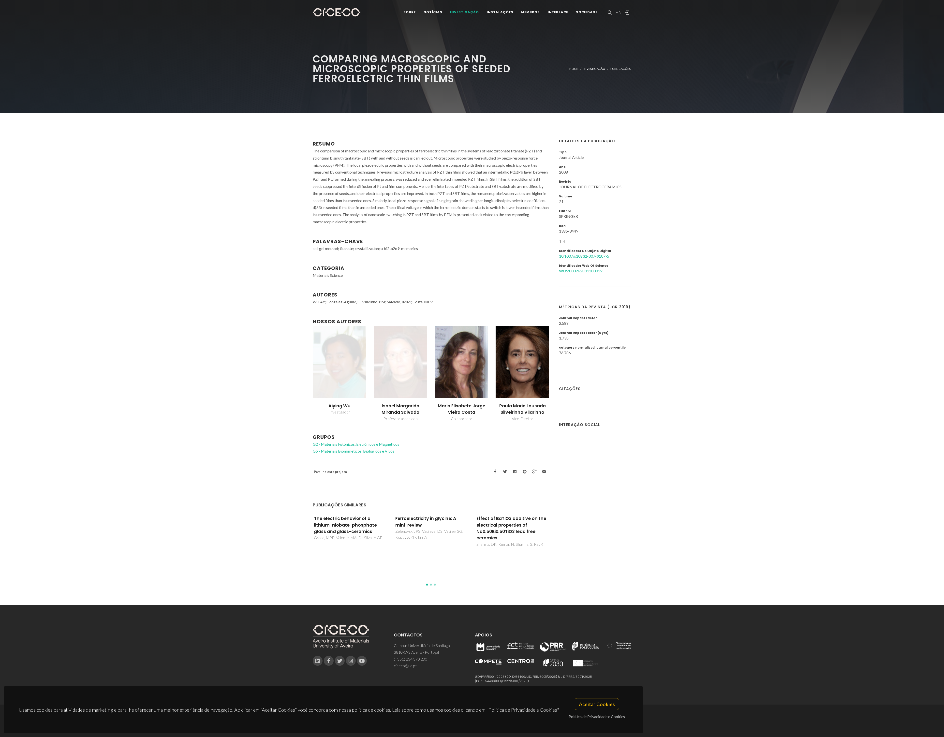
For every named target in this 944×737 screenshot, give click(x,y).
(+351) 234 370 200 (410, 659)
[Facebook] (329, 661)
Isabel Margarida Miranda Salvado (400, 409)
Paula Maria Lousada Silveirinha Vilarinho (522, 409)
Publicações (620, 69)
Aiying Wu (339, 406)
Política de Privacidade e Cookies (597, 716)
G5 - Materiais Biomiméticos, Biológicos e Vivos (353, 451)
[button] (427, 585)
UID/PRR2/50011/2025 (576, 677)
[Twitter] (340, 661)
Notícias (433, 12)
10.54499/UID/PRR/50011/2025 (534, 677)
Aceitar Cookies (597, 704)
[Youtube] (362, 661)
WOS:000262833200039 (580, 270)
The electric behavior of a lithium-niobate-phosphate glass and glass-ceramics (345, 525)
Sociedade (586, 12)
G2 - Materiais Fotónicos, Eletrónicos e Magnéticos (356, 444)
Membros (530, 12)
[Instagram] (351, 661)
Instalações (500, 12)
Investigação (464, 12)
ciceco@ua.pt (405, 665)
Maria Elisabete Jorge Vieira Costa (461, 409)
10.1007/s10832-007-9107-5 (584, 256)
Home (573, 69)
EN (618, 12)
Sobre (409, 12)
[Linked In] (318, 661)
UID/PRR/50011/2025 (489, 677)
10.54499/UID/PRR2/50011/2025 (505, 681)
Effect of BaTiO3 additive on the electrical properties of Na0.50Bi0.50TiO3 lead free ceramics (511, 528)
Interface (558, 12)
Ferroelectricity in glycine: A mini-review (425, 522)
